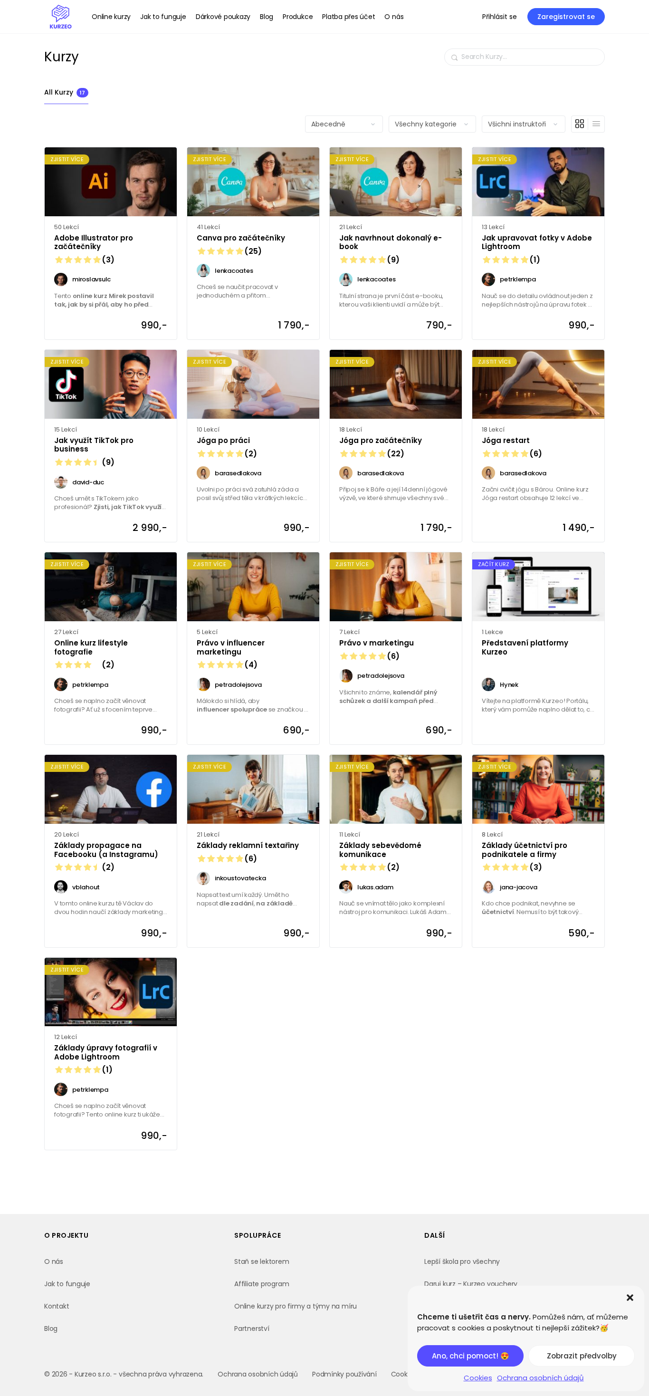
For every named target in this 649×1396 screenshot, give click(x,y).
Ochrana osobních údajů (540, 1378)
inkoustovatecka (240, 878)
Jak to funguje (67, 1284)
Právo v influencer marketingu (231, 647)
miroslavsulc (91, 279)
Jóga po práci (227, 440)
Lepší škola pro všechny (462, 1261)
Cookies (478, 1378)
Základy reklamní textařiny (248, 845)
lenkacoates (234, 270)
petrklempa (518, 279)
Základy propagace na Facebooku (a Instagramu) (106, 850)
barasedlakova (238, 473)
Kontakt (56, 1306)
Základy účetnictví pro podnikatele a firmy (524, 850)
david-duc (88, 482)
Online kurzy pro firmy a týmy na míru (295, 1306)
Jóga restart (512, 440)
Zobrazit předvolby (582, 1356)
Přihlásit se (499, 16)
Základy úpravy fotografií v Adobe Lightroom (105, 1052)
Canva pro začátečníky (241, 238)
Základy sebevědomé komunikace (380, 850)
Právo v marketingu (376, 643)
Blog (50, 1328)
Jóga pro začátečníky (380, 440)
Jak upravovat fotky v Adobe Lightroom (537, 242)
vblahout (86, 887)
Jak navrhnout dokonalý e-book (390, 242)
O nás (53, 1261)
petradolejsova (238, 684)
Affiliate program (261, 1284)
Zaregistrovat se (566, 16)
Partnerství (251, 1328)
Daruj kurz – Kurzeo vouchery (470, 1284)
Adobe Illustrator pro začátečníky (93, 242)
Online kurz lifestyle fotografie (91, 647)
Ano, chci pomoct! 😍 (470, 1356)
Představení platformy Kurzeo (525, 647)
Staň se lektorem (261, 1261)
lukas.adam (375, 887)
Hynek (509, 684)
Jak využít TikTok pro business (94, 445)
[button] (630, 1297)
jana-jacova (518, 887)
